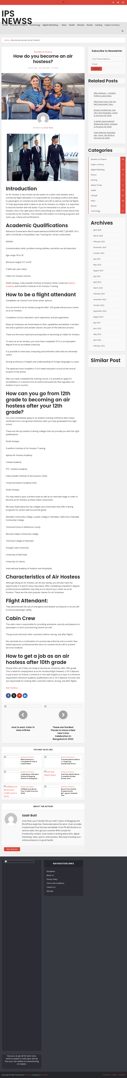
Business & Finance (18, 25)
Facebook (106, 1075)
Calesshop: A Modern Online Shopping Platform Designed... (30, 776)
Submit (96, 69)
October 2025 (98, 253)
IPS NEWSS (16, 17)
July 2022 (96, 322)
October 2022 (98, 305)
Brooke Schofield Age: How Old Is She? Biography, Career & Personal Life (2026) (106, 113)
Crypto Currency (112, 25)
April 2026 (97, 230)
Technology (35, 25)
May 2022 (97, 334)
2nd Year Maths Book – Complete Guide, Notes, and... (71, 776)
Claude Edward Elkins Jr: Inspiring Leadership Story (70, 761)
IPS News (28, 1075)
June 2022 (97, 328)
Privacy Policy (52, 879)
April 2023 (97, 282)
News (64, 25)
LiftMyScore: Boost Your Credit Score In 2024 (29, 791)
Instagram (122, 1075)
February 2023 (99, 293)
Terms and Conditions (55, 883)
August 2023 (98, 270)
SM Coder (43, 1075)
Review (90, 25)
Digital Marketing (50, 25)
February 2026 (99, 241)
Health (72, 25)
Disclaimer (51, 871)
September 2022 (100, 311)
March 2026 (98, 236)
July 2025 (96, 259)
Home (5, 25)
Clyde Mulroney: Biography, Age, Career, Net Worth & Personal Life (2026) (105, 135)
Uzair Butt (45, 68)
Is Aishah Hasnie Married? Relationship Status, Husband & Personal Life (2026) (105, 124)
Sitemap (50, 891)
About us (50, 875)
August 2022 (98, 317)
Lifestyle (80, 25)
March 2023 (98, 288)
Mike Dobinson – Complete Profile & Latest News (29, 761)
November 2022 (99, 299)
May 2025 (97, 265)
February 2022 (99, 346)
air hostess (12, 687)
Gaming (98, 25)
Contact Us (51, 887)
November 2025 (99, 247)
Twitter (114, 1075)
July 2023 (96, 276)
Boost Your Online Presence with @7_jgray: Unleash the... (69, 792)
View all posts (12, 849)
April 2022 (97, 340)
